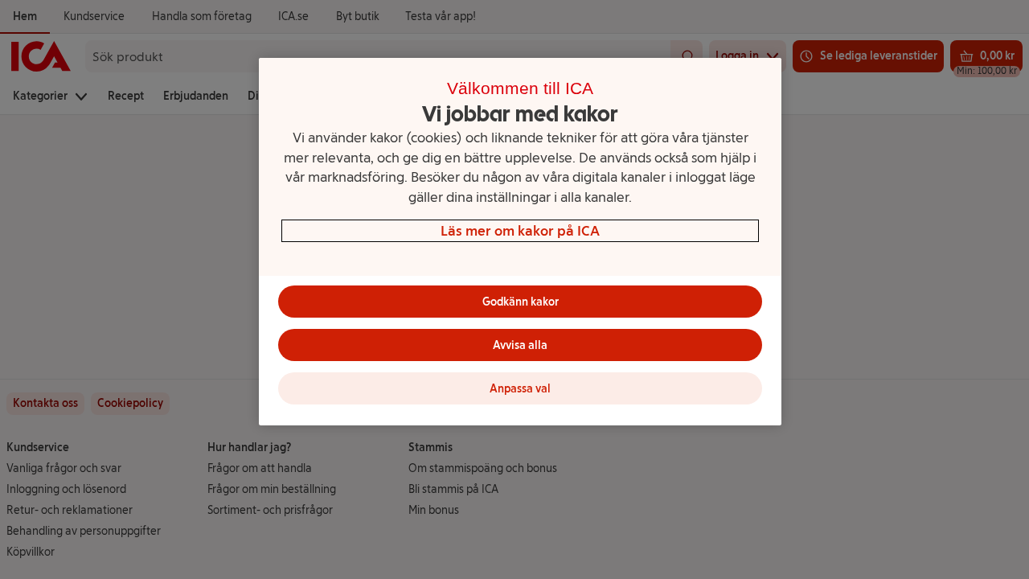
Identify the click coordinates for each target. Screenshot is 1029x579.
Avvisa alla (520, 345)
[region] (520, 241)
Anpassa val (520, 389)
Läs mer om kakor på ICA (520, 230)
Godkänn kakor (520, 302)
